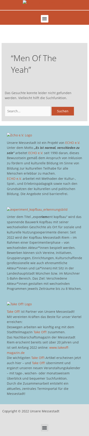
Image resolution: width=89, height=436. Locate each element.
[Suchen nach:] (28, 111)
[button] (44, 19)
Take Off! (13, 311)
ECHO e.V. (72, 142)
